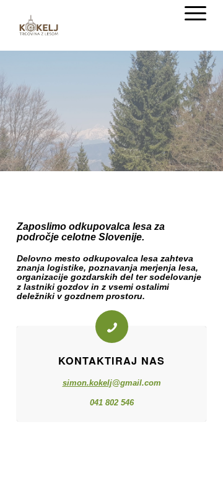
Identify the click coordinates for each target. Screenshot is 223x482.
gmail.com (140, 382)
